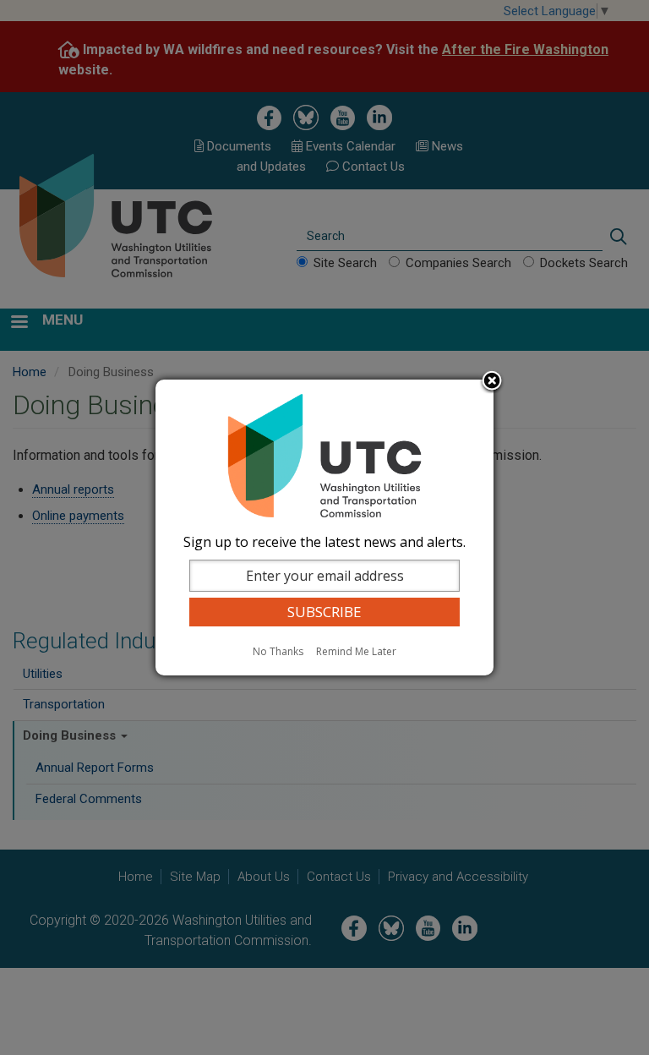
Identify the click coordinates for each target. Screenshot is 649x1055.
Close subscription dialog (491, 382)
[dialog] (324, 527)
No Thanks (278, 651)
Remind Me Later (356, 651)
